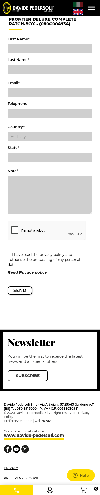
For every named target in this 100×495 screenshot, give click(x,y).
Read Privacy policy (27, 272)
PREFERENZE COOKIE (21, 478)
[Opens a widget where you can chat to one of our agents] (81, 475)
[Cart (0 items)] (83, 488)
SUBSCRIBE (28, 375)
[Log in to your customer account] (50, 488)
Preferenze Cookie (18, 421)
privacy (11, 468)
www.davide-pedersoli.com (34, 435)
